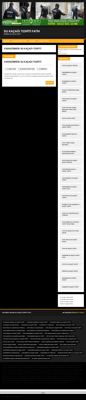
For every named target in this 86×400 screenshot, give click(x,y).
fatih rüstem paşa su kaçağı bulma (67, 339)
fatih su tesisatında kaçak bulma (27, 344)
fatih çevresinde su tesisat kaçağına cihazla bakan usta (19, 347)
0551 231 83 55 (62, 54)
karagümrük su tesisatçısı (48, 353)
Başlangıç (6, 41)
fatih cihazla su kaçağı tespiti (54, 328)
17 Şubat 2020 (11, 69)
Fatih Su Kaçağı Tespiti (69, 248)
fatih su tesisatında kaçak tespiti (48, 344)
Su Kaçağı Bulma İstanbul (11, 397)
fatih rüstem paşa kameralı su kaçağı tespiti (15, 339)
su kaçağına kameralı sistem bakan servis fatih (16, 358)
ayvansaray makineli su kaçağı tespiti (37, 322)
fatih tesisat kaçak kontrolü (68, 344)
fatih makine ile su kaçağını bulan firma (14, 336)
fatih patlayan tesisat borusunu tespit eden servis (60, 336)
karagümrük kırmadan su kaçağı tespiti (14, 350)
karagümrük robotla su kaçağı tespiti (62, 350)
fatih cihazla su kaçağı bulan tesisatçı (14, 328)
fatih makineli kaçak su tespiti (35, 336)
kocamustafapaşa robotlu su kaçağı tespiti (70, 353)
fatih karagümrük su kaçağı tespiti (32, 333)
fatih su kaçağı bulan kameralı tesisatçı (52, 341)
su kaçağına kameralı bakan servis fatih (57, 355)
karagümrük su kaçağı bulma (11, 353)
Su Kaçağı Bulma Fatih (66, 299)
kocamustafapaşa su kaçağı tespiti (34, 355)
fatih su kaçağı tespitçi (69, 65)
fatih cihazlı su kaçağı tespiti (72, 328)
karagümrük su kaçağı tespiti (22, 61)
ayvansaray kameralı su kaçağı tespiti (13, 322)
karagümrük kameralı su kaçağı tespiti (48, 347)
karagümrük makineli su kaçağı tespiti (38, 350)
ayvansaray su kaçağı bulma (11, 325)
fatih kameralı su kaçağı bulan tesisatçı (62, 330)
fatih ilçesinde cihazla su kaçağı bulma (14, 330)
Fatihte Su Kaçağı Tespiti (70, 264)
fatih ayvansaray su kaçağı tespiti (65, 325)
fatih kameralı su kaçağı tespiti (12, 333)
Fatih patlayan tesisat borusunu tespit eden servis (69, 109)
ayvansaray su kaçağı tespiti (29, 325)
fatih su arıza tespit (68, 118)
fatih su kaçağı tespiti (72, 341)
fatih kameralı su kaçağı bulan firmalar (38, 330)
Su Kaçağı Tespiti (43, 41)
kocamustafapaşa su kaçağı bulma (13, 355)
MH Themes (80, 313)
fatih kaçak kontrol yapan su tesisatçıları (57, 333)
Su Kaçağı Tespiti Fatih (19, 41)
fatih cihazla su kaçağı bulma (35, 328)
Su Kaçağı (32, 41)
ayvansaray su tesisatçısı (46, 325)
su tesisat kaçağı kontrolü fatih (41, 358)
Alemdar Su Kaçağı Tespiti (70, 287)
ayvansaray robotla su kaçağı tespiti (60, 322)
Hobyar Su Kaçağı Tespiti (70, 271)
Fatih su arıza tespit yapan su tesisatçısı (27, 341)
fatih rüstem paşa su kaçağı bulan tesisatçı (42, 339)
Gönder (43, 393)
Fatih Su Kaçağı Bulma (66, 304)
